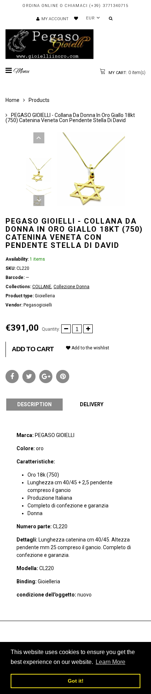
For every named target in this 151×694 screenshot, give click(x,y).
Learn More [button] (110, 662)
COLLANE (41, 286)
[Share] (12, 376)
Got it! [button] (76, 681)
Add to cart (33, 349)
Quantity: (51, 329)
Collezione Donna (71, 286)
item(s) (126, 72)
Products (39, 100)
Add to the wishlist (89, 347)
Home (12, 100)
